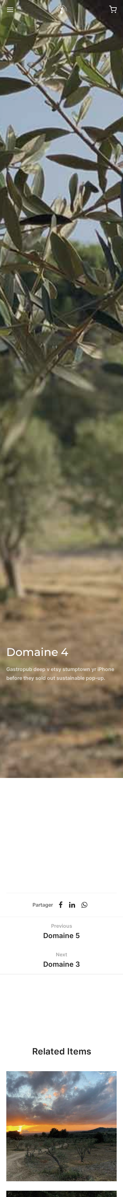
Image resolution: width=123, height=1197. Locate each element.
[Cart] (113, 9)
